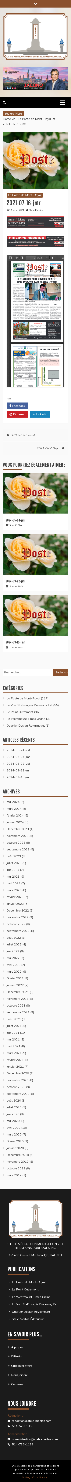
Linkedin (41, 414)
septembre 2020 (18, 1094)
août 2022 (14, 937)
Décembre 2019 (18, 1155)
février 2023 (15, 897)
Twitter (40, 406)
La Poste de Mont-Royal (24, 195)
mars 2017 (14, 1175)
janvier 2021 (15, 1066)
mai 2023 (13, 876)
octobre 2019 (16, 1168)
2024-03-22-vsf (18, 763)
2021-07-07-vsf (23, 435)
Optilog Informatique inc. (35, 1477)
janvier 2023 (15, 903)
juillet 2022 (14, 944)
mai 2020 (13, 1121)
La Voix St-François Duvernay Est (29, 705)
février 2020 (15, 1141)
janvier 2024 (15, 822)
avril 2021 (13, 1046)
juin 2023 (13, 870)
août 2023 (14, 856)
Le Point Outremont (20, 712)
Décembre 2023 (18, 829)
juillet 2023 (14, 863)
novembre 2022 (18, 917)
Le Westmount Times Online (26, 719)
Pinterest (19, 414)
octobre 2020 (16, 1087)
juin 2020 (13, 1114)
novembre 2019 (18, 1161)
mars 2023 (14, 890)
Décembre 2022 (18, 910)
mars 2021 (14, 1053)
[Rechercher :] (35, 672)
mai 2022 (13, 958)
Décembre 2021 (18, 992)
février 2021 (15, 1060)
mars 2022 (14, 971)
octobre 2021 (16, 1005)
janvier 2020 (15, 1148)
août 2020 (14, 1100)
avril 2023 (13, 883)
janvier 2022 (15, 985)
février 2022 (15, 978)
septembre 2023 (18, 849)
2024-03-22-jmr (16, 581)
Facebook (18, 406)
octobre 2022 (16, 924)
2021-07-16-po (48, 448)
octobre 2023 (16, 842)
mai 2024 (13, 802)
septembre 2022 (18, 931)
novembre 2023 (18, 836)
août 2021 (14, 1019)
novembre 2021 (18, 999)
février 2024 (15, 815)
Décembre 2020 (18, 1073)
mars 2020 (14, 1134)
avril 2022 (13, 965)
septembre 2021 (18, 1012)
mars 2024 (14, 808)
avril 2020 (13, 1127)
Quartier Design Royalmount (26, 725)
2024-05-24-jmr (16, 520)
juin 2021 (13, 1032)
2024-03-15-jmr (15, 642)
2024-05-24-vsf (18, 750)
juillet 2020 (14, 1107)
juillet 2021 (14, 1026)
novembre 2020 (18, 1080)
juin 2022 (13, 951)
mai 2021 (13, 1039)
